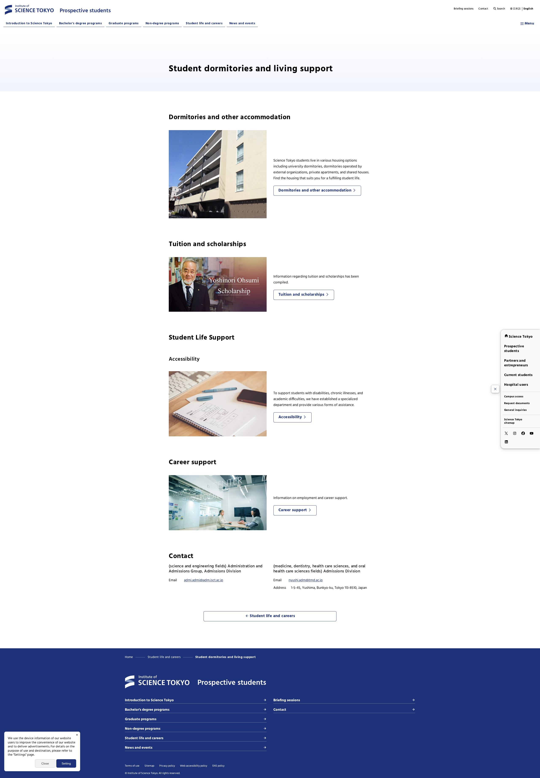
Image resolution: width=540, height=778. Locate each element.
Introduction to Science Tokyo (29, 23)
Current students (518, 375)
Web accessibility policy (193, 766)
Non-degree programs (162, 23)
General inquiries (515, 410)
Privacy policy (167, 766)
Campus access (514, 396)
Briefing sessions (463, 9)
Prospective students (514, 348)
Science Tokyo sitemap (513, 421)
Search (501, 9)
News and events (242, 23)
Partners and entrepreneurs (516, 363)
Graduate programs (124, 23)
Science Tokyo (521, 336)
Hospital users (516, 384)
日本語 (517, 9)
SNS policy (218, 766)
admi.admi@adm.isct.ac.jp (203, 580)
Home (129, 657)
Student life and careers (204, 23)
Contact (483, 9)
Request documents (517, 403)
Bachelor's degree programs (80, 23)
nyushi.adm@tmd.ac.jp (306, 580)
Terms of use (132, 766)
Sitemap (149, 766)
